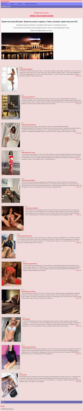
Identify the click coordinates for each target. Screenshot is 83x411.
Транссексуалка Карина (30, 263)
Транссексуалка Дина (31, 208)
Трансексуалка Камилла (28, 124)
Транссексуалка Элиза (28, 152)
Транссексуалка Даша (25, 69)
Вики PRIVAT (26, 319)
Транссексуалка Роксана (24, 236)
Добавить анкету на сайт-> (41, 12)
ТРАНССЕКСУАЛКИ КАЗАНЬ (41, 16)
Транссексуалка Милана (28, 347)
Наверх (3, 406)
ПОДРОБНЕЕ (78, 75)
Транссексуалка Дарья (28, 180)
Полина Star (23, 374)
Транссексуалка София (28, 291)
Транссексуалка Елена (28, 97)
